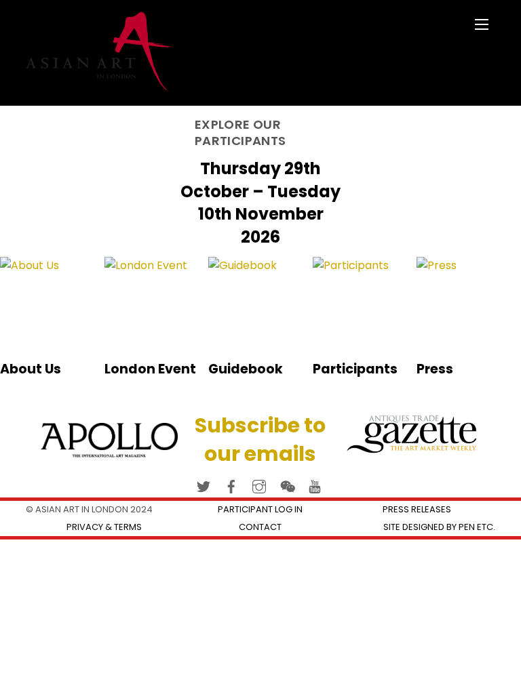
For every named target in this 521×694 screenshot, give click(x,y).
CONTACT (260, 526)
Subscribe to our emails (260, 439)
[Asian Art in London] (100, 86)
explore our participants (240, 133)
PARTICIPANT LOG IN (260, 509)
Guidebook (245, 369)
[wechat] (286, 485)
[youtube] (314, 485)
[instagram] (259, 485)
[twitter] (203, 485)
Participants (355, 369)
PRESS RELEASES (417, 509)
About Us (30, 369)
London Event (150, 369)
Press (435, 369)
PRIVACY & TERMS (104, 526)
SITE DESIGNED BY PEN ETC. (439, 526)
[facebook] (231, 485)
